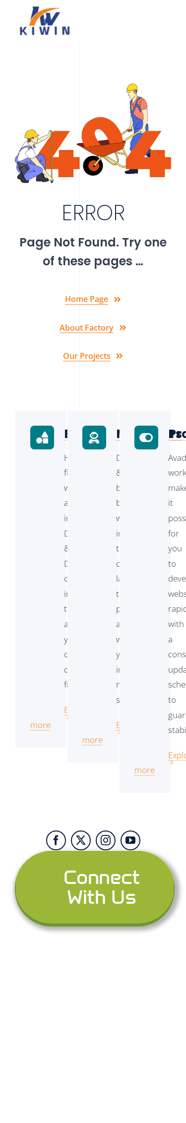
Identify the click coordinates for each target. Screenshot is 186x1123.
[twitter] (81, 840)
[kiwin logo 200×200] (44, 9)
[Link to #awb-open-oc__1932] (165, 22)
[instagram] (106, 840)
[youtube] (130, 840)
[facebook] (56, 840)
